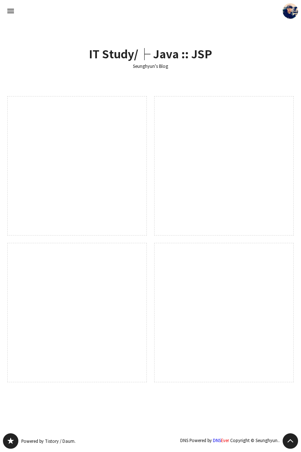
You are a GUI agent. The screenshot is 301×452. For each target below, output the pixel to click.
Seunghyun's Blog (150, 66)
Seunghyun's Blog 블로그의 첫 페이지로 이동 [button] (150, 11)
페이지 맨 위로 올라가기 (290, 441)
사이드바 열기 (10, 11)
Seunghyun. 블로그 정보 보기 (290, 11)
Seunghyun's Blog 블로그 (10, 441)
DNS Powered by (204, 440)
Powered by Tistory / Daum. (48, 441)
